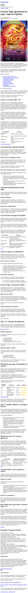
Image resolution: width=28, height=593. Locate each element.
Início (2, 584)
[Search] (3, 5)
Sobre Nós (6, 584)
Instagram (10, 568)
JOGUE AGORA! (5, 8)
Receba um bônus (4, 396)
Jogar (10, 88)
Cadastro (2, 527)
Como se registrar (7, 81)
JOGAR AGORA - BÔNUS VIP (8, 591)
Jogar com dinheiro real (6, 144)
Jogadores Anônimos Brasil (6, 582)
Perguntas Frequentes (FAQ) (9, 86)
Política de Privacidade (18, 584)
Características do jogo (8, 80)
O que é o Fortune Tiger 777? (9, 76)
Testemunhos (6, 85)
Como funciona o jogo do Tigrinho (10, 77)
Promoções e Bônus (7, 82)
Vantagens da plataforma (8, 78)
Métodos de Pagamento (8, 83)
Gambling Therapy (17, 582)
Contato (10, 584)
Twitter (2, 568)
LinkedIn (6, 568)
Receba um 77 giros (5, 329)
